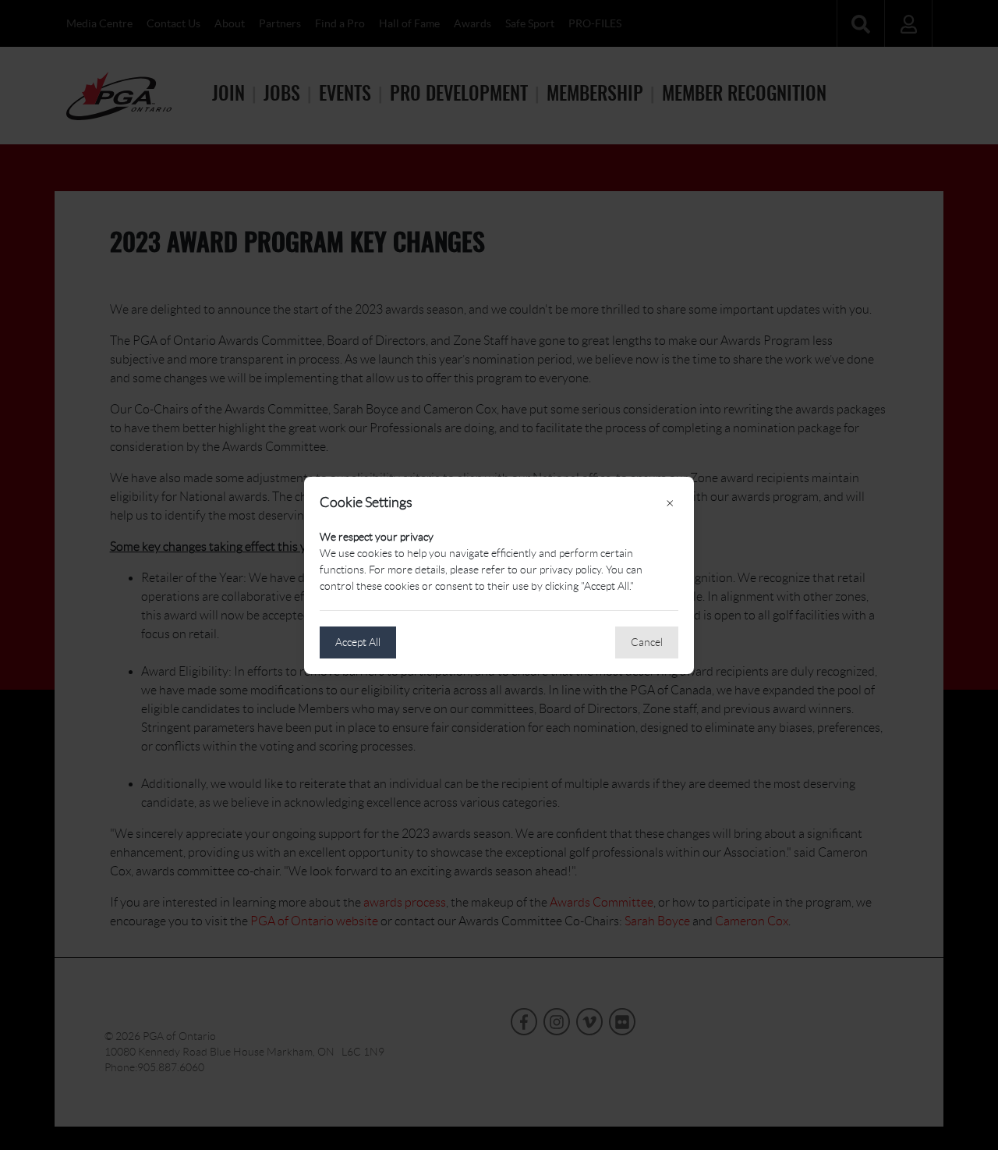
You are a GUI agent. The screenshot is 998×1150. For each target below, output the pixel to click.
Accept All (357, 642)
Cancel (647, 642)
